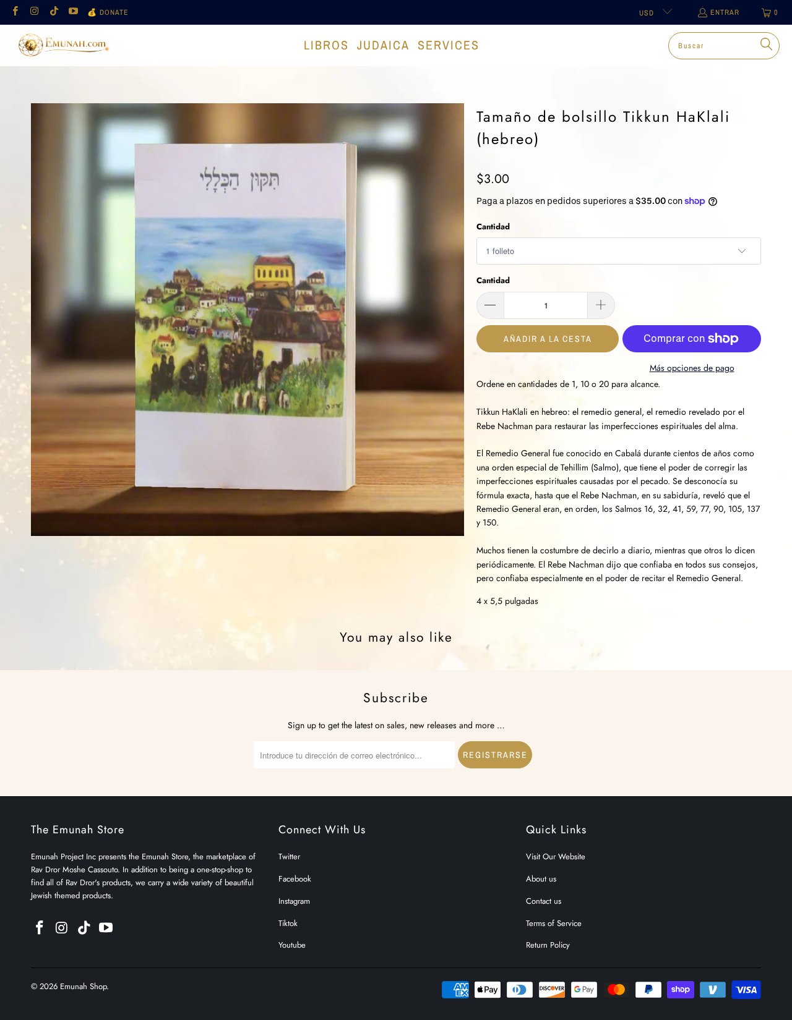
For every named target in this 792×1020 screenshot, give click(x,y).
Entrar (724, 12)
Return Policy (548, 945)
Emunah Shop (83, 986)
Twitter (289, 856)
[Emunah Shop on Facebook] (14, 12)
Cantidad (493, 226)
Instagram (294, 901)
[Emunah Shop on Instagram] (33, 12)
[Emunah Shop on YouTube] (72, 12)
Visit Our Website (555, 856)
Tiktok (288, 923)
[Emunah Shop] (63, 45)
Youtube (292, 945)
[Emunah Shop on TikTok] (53, 12)
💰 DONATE (108, 12)
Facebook (294, 879)
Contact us (543, 901)
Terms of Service (554, 923)
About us (541, 879)
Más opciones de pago (692, 368)
